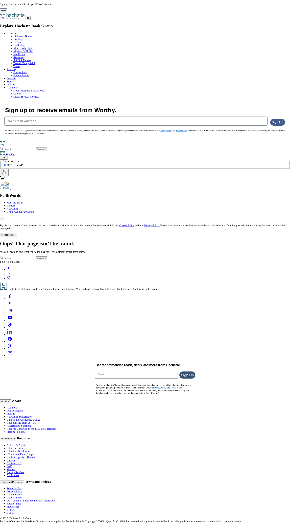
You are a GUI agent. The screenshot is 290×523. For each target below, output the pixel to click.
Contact (11, 205)
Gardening (19, 45)
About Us (12, 87)
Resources (6, 438)
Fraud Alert (13, 506)
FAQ (9, 466)
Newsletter (12, 208)
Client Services (15, 448)
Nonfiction (19, 54)
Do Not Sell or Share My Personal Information (31, 500)
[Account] (4, 172)
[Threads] (10, 348)
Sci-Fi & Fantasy (22, 60)
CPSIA (10, 509)
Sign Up (277, 122)
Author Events (21, 75)
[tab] (145, 218)
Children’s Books (22, 36)
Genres (10, 33)
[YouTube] (10, 320)
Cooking (18, 39)
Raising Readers (15, 472)
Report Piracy (14, 503)
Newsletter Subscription (19, 416)
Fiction (17, 42)
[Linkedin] (10, 334)
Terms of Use (14, 488)
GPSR (10, 512)
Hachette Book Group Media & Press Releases (31, 428)
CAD (20, 165)
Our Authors (20, 72)
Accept (4, 235)
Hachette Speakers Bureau (21, 457)
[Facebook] (10, 298)
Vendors (11, 469)
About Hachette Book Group (28, 90)
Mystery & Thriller (23, 51)
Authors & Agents (16, 445)
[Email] (10, 355)
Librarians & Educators (19, 451)
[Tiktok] (10, 327)
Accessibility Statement (19, 425)
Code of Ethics (14, 497)
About (4, 401)
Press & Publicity (16, 431)
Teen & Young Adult (24, 63)
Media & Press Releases (26, 96)
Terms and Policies (11, 482)
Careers (17, 93)
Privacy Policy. (152, 225)
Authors (11, 69)
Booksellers (13, 475)
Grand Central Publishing (20, 211)
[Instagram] (10, 312)
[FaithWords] (12, 188)
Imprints (11, 84)
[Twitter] (10, 305)
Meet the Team (14, 202)
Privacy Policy (14, 491)
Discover (11, 78)
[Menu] (3, 10)
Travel (16, 66)
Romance (18, 57)
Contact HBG (14, 463)
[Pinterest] (10, 341)
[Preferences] (4, 158)
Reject (13, 235)
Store (9, 81)
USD (10, 165)
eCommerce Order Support (21, 454)
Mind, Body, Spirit (23, 48)
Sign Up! (10, 154)
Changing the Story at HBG (21, 422)
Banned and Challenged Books (23, 419)
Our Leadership (15, 410)
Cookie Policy (126, 225)
